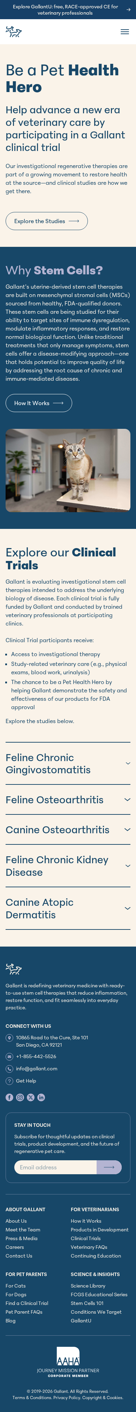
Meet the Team (23, 1229)
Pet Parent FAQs (24, 1312)
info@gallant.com (37, 1068)
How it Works (86, 1221)
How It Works (32, 403)
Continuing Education (96, 1256)
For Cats (16, 1286)
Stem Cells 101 (87, 1303)
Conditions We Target (96, 1312)
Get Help (26, 1081)
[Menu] (124, 31)
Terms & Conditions (32, 1397)
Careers (15, 1247)
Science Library (88, 1286)
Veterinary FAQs (89, 1247)
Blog (11, 1320)
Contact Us (19, 1256)
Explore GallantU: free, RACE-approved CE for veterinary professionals (65, 9)
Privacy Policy (66, 1397)
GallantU (81, 1320)
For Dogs (16, 1294)
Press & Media (22, 1238)
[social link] (9, 1097)
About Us (16, 1221)
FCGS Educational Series (99, 1294)
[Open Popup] (109, 1167)
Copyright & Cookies (102, 1397)
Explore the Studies (39, 221)
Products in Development (100, 1229)
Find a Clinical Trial (27, 1303)
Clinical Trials (86, 1238)
